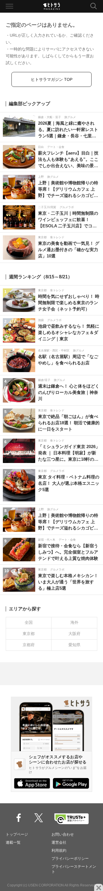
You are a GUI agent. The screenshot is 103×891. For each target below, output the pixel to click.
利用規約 (59, 850)
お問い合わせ (63, 834)
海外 (74, 622)
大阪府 (74, 633)
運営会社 (59, 842)
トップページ (17, 834)
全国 (29, 622)
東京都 (29, 633)
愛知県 (74, 644)
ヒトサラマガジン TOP (51, 79)
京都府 (29, 644)
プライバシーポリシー (70, 858)
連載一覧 (13, 842)
